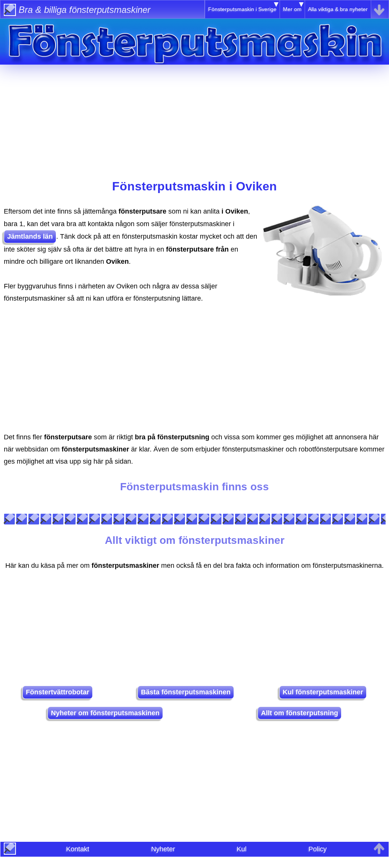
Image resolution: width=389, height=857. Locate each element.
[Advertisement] (194, 118)
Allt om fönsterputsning (299, 713)
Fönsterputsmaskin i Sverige (242, 9)
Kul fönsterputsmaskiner (323, 692)
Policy (317, 849)
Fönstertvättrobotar (57, 692)
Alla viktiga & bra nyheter (338, 9)
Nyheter (163, 849)
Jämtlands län (30, 236)
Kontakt (77, 849)
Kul (242, 849)
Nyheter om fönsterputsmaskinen (105, 713)
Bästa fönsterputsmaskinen (186, 692)
